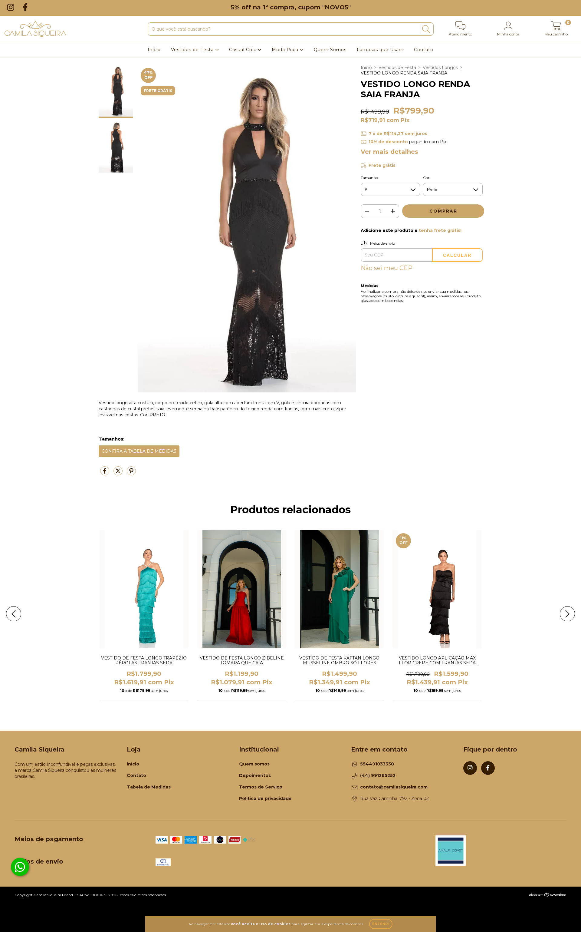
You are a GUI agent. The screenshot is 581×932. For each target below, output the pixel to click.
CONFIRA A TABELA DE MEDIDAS (139, 451)
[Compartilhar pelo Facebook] (105, 473)
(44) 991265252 (378, 775)
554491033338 (377, 764)
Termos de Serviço (260, 787)
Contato (423, 49)
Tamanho (369, 177)
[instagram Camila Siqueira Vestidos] (12, 7)
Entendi (380, 924)
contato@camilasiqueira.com (394, 787)
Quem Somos (330, 49)
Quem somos (254, 764)
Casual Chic (243, 49)
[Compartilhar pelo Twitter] (118, 473)
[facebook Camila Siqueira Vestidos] (25, 7)
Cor (426, 177)
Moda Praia (286, 49)
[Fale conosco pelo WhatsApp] (20, 867)
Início (154, 49)
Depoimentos (255, 775)
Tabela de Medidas (149, 787)
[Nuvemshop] (547, 895)
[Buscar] (425, 29)
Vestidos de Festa (193, 49)
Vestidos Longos (440, 67)
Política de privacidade (265, 798)
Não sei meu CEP (386, 268)
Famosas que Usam (380, 49)
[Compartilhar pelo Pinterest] (131, 473)
